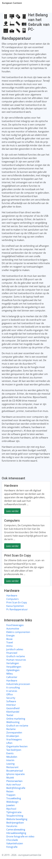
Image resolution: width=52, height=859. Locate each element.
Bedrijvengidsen (15, 822)
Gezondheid (12, 708)
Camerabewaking (15, 829)
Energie (10, 635)
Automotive (12, 628)
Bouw (9, 639)
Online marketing (15, 718)
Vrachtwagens (14, 739)
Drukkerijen (12, 736)
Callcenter (11, 677)
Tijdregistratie (14, 812)
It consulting (13, 687)
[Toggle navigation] (46, 3)
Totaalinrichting (14, 815)
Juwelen (10, 805)
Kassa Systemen (15, 606)
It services (11, 691)
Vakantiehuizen (14, 843)
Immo (9, 645)
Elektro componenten (18, 632)
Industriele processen (18, 684)
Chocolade (12, 840)
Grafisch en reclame (17, 725)
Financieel (11, 652)
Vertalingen (12, 663)
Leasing (10, 763)
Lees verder (12, 511)
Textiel (9, 715)
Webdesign (12, 801)
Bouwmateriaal (14, 770)
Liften (9, 743)
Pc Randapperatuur (17, 609)
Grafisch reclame (15, 656)
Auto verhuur (13, 784)
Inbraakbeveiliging (16, 833)
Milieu (9, 673)
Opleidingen (12, 670)
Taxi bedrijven (13, 749)
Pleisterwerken (14, 781)
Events (10, 753)
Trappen (10, 794)
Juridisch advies (14, 649)
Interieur (11, 704)
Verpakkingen (13, 666)
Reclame (11, 729)
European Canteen (12, 2)
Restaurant (12, 767)
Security (10, 697)
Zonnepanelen (14, 732)
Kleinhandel (12, 711)
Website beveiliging (16, 819)
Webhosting (12, 722)
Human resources (16, 659)
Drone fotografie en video (20, 836)
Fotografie (11, 846)
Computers (12, 599)
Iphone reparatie (15, 774)
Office (9, 694)
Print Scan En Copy (16, 602)
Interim (10, 760)
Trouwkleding (13, 798)
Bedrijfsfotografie (15, 788)
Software (11, 701)
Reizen (9, 791)
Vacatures (11, 826)
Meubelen (11, 756)
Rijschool (11, 808)
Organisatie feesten (17, 746)
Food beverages (15, 625)
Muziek (10, 777)
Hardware (11, 595)
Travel (9, 642)
